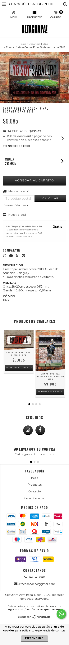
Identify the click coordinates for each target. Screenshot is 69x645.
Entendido (34, 638)
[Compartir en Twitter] (17, 256)
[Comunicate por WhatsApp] (61, 614)
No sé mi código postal (16, 205)
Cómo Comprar (34, 498)
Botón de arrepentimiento (44, 609)
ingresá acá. (15, 609)
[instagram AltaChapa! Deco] (28, 430)
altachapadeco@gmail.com (36, 584)
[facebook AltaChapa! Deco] (40, 430)
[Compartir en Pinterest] (23, 256)
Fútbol (44, 43)
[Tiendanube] (34, 618)
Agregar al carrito (19, 367)
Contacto (34, 491)
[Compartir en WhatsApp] (5, 256)
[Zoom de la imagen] (65, 56)
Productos (35, 484)
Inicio (23, 43)
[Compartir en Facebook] (11, 256)
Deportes (34, 43)
